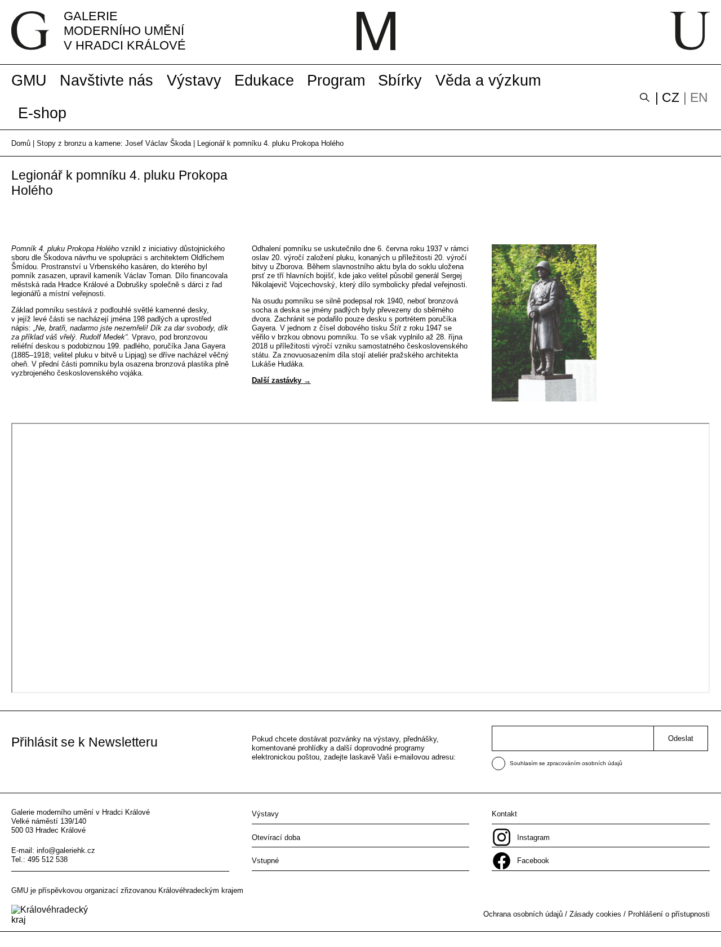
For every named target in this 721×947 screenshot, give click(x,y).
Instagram (533, 837)
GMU (29, 80)
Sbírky (400, 80)
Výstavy (194, 80)
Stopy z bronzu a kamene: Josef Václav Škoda (114, 143)
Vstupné (265, 860)
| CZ (667, 97)
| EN (695, 97)
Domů (20, 143)
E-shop (42, 113)
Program (336, 80)
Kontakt (504, 814)
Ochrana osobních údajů (523, 914)
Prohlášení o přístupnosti (669, 914)
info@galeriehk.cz (66, 850)
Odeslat (680, 738)
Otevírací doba (276, 837)
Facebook (533, 860)
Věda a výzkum (488, 80)
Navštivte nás (106, 80)
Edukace (264, 80)
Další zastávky (278, 380)
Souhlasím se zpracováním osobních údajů (566, 763)
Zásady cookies (595, 914)
